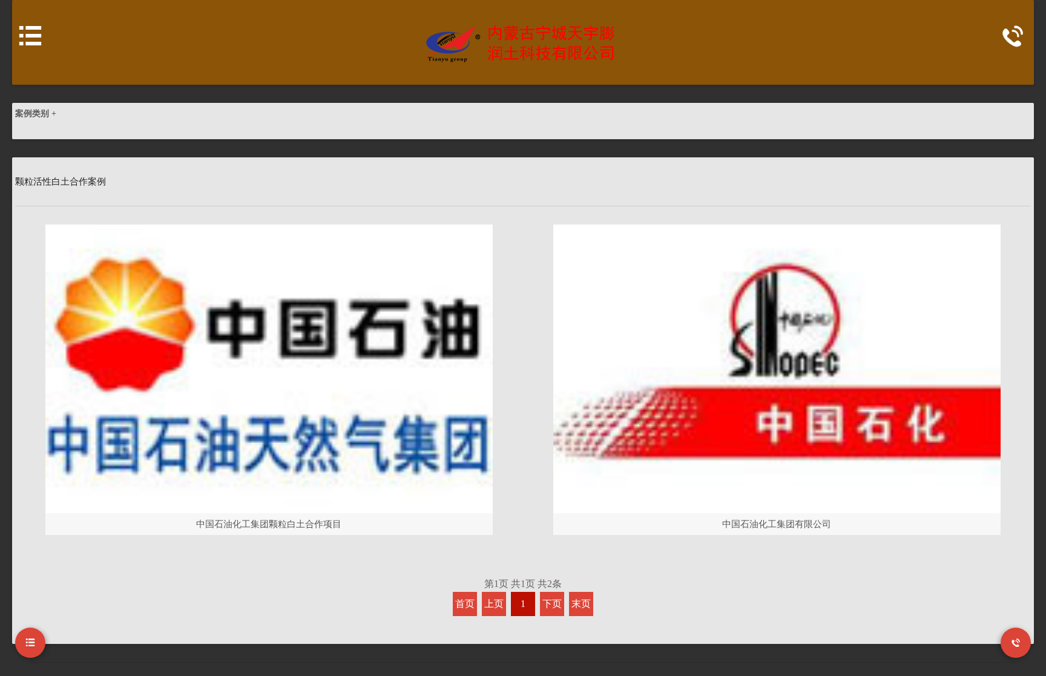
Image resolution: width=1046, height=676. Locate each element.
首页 (465, 604)
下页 (552, 604)
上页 (494, 604)
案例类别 (35, 113)
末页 (581, 604)
